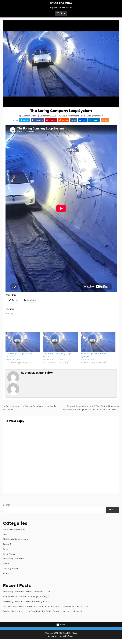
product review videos (14, 529)
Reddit (65, 120)
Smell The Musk (61, 3)
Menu (62, 13)
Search (6, 504)
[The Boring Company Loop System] (23, 342)
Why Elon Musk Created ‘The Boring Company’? (26, 596)
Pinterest (52, 120)
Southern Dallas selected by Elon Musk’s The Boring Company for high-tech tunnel (42, 611)
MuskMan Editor (29, 116)
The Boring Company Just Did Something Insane (26, 601)
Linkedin (95, 120)
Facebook (38, 120)
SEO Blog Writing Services (15, 539)
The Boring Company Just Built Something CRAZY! (26, 591)
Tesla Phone (9, 554)
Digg (84, 120)
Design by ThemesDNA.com (61, 636)
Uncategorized (10, 568)
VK (75, 120)
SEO (5, 534)
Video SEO (8, 573)
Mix (106, 120)
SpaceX (7, 544)
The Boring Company (93, 116)
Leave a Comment (70, 116)
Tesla (5, 549)
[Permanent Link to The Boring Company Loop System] (61, 63)
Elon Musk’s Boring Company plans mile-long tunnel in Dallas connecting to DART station (45, 606)
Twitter (26, 120)
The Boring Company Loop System (61, 110)
